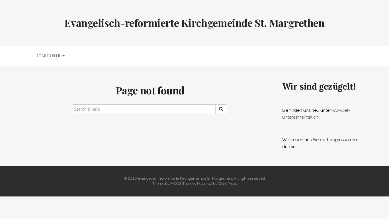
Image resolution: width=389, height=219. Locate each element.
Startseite (49, 56)
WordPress (227, 183)
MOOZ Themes (183, 183)
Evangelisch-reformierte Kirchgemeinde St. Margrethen (194, 22)
